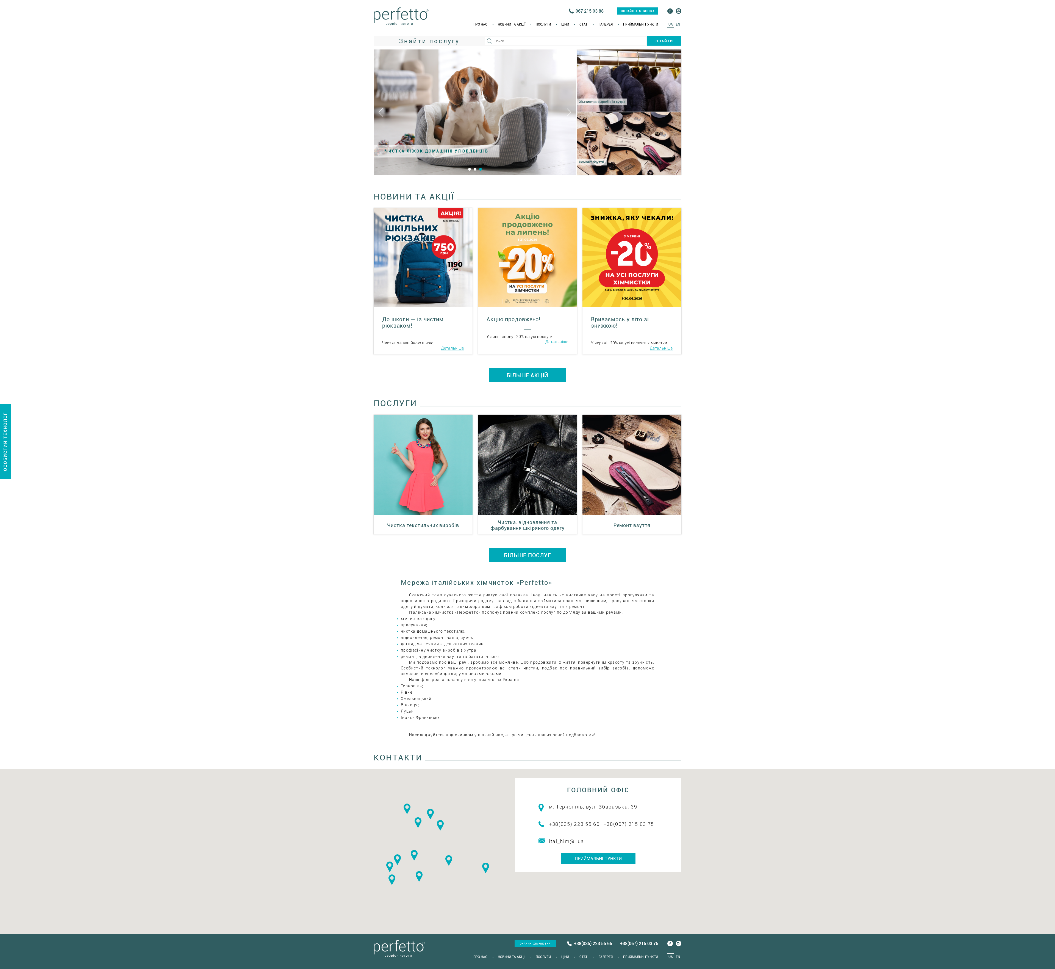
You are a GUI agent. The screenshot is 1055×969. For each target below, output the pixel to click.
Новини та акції (511, 24)
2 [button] (475, 169)
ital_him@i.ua (566, 841)
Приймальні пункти (640, 24)
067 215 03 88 (590, 11)
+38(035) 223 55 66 (574, 824)
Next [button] (569, 112)
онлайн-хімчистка (637, 11)
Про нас (480, 24)
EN (678, 24)
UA (670, 24)
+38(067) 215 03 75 (629, 824)
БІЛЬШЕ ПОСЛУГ (527, 555)
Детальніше (452, 348)
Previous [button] (381, 112)
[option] (475, 112)
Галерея (606, 24)
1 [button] (469, 169)
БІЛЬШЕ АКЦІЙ (528, 375)
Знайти (664, 41)
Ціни (565, 24)
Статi (583, 24)
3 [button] (480, 169)
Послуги (543, 24)
